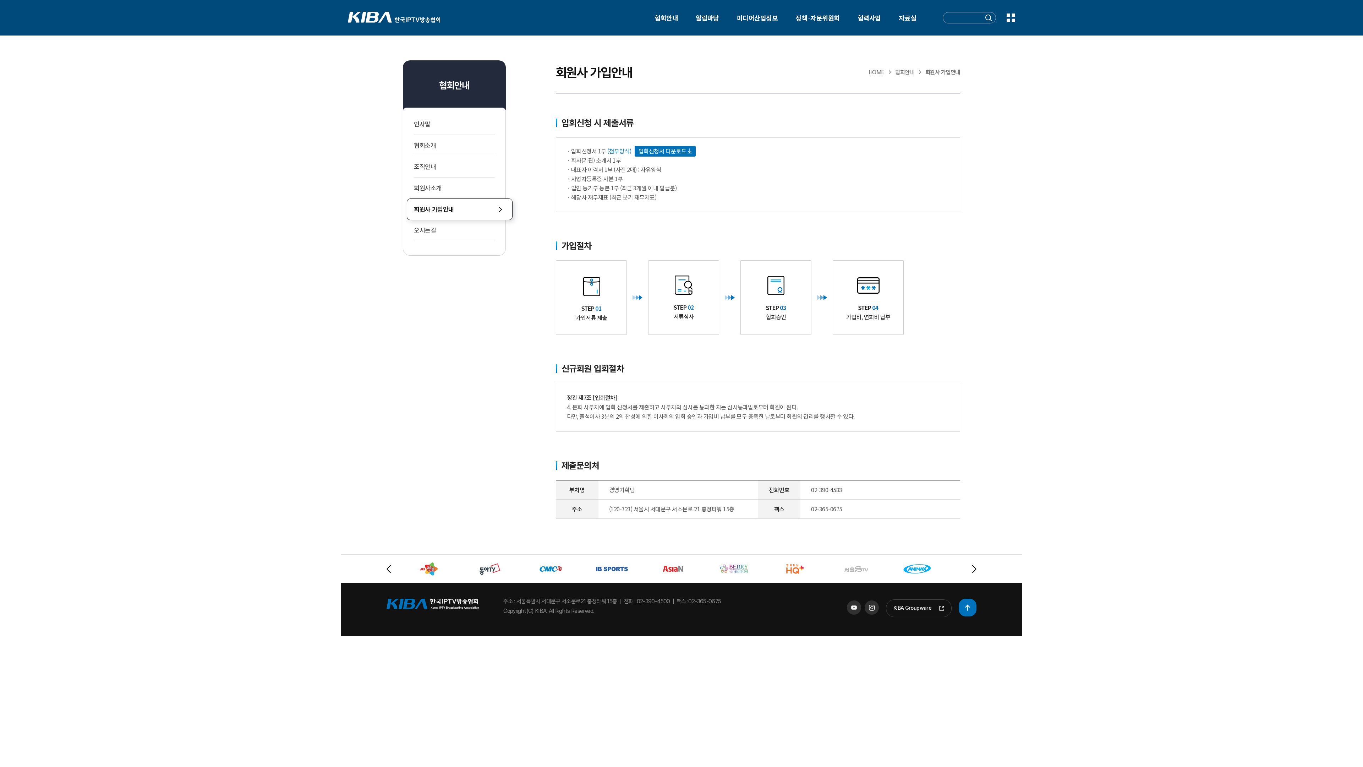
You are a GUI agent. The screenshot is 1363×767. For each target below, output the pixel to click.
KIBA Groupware (912, 608)
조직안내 (425, 166)
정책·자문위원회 (817, 17)
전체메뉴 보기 (1011, 17)
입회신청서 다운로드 (663, 151)
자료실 (907, 17)
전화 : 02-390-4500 (647, 601)
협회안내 (666, 17)
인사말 (422, 124)
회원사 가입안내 (434, 209)
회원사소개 (428, 188)
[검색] (988, 19)
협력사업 (869, 17)
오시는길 (425, 230)
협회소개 (425, 145)
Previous (389, 569)
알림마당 (707, 17)
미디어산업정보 (757, 17)
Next (974, 569)
